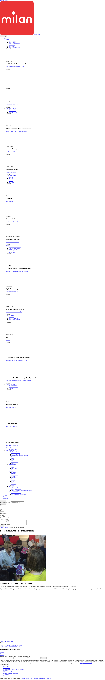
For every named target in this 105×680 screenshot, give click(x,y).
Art (12, 466)
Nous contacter (6, 668)
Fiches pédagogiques (16, 489)
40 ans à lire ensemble (13, 491)
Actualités (5, 495)
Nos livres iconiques (16, 493)
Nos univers (5, 670)
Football (13, 480)
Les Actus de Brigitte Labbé (6, 641)
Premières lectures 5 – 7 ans (15, 247)
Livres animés (12, 45)
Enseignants (5, 498)
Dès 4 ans (11, 179)
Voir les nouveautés (13, 449)
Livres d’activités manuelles (15, 318)
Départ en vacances (15, 453)
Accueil (2, 527)
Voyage (13, 469)
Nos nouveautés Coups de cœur (18, 494)
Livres (4, 38)
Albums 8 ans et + (13, 112)
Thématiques (3, 524)
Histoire (13, 467)
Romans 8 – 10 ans (13, 249)
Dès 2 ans (11, 178)
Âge (1, 505)
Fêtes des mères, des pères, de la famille (20, 455)
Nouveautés (8, 447)
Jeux (10, 320)
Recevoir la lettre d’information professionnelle (13, 669)
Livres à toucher (12, 41)
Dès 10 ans (11, 182)
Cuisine (13, 476)
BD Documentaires (13, 385)
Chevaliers (13, 472)
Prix (1, 509)
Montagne (13, 484)
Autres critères (3, 513)
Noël (12, 459)
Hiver (12, 458)
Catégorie (2, 519)
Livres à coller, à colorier (14, 319)
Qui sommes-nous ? (7, 671)
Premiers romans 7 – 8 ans (14, 248)
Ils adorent (11, 471)
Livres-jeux (11, 317)
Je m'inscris (43, 657)
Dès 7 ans (11, 181)
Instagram (2, 655)
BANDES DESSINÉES (11, 384)
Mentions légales (25, 678)
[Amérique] (16, 522)
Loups (12, 481)
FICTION (8, 245)
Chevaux (13, 473)
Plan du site (48, 678)
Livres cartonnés (12, 46)
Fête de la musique (15, 454)
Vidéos (3, 516)
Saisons (13, 463)
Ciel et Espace (14, 475)
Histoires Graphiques (13, 387)
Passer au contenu (4, 0)
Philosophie (14, 468)
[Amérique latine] (16, 523)
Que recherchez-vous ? (5, 502)
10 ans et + (11, 177)
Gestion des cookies (7, 675)
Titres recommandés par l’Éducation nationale (21, 490)
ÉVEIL (7, 39)
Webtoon (11, 388)
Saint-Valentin (14, 462)
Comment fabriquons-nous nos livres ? (11, 673)
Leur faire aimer (12, 464)
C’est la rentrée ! (15, 487)
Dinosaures (13, 477)
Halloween (13, 456)
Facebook (2, 652)
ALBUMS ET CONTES (11, 108)
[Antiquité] (16, 524)
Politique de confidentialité (86, 663)
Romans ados (12, 252)
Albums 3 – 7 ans (12, 109)
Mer (12, 482)
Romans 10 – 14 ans (13, 251)
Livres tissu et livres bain (14, 47)
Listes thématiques (10, 450)
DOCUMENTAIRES (11, 175)
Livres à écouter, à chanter (14, 43)
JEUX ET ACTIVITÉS (11, 315)
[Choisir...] (16, 520)
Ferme (12, 478)
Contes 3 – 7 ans (12, 111)
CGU (31, 678)
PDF (3, 515)
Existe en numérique (6, 518)
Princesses (13, 485)
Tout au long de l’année (14, 451)
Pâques (13, 460)
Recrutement (6, 674)
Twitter (1, 653)
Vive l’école (11, 486)
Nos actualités (6, 666)
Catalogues (5, 496)
